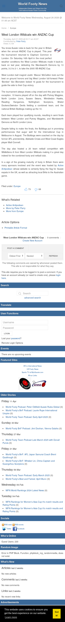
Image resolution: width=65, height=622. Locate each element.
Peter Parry (21, 41)
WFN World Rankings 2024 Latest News (25, 490)
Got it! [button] (57, 614)
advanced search (32, 297)
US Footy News (32, 369)
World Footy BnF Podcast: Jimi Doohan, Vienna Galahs (32, 428)
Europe (13, 28)
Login (7, 333)
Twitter (8, 528)
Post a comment (15, 248)
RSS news (8, 524)
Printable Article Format (16, 227)
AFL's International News (32, 366)
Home (4, 28)
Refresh (53, 255)
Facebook (20, 528)
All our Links (32, 375)
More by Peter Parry (15, 208)
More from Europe (15, 211)
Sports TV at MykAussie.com (32, 372)
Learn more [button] (11, 617)
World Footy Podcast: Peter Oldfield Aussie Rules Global (33, 406)
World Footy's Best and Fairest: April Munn (26, 478)
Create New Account (32, 240)
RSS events (19, 524)
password (15, 338)
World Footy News (32, 3)
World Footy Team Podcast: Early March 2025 (28, 475)
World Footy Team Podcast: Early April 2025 (27, 416)
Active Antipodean (14, 205)
